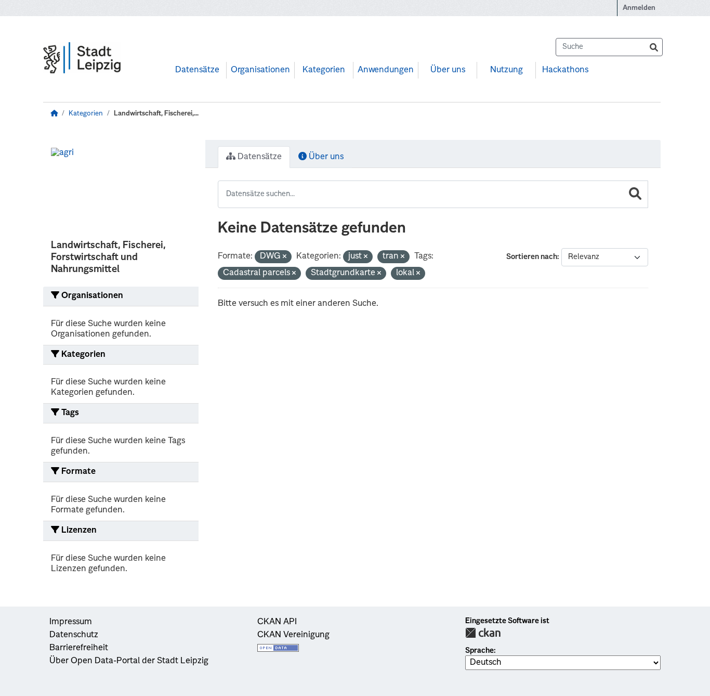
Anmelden (639, 8)
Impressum (70, 622)
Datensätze (197, 70)
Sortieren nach (531, 257)
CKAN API (277, 622)
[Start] (54, 113)
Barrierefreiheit (78, 648)
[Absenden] (654, 47)
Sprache (479, 650)
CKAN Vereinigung (293, 635)
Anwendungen (386, 70)
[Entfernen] (284, 257)
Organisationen (260, 70)
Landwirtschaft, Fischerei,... (156, 113)
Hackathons (565, 70)
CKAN (483, 632)
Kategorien (324, 70)
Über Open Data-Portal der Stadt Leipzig (128, 661)
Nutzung (506, 70)
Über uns (447, 70)
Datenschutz (73, 635)
